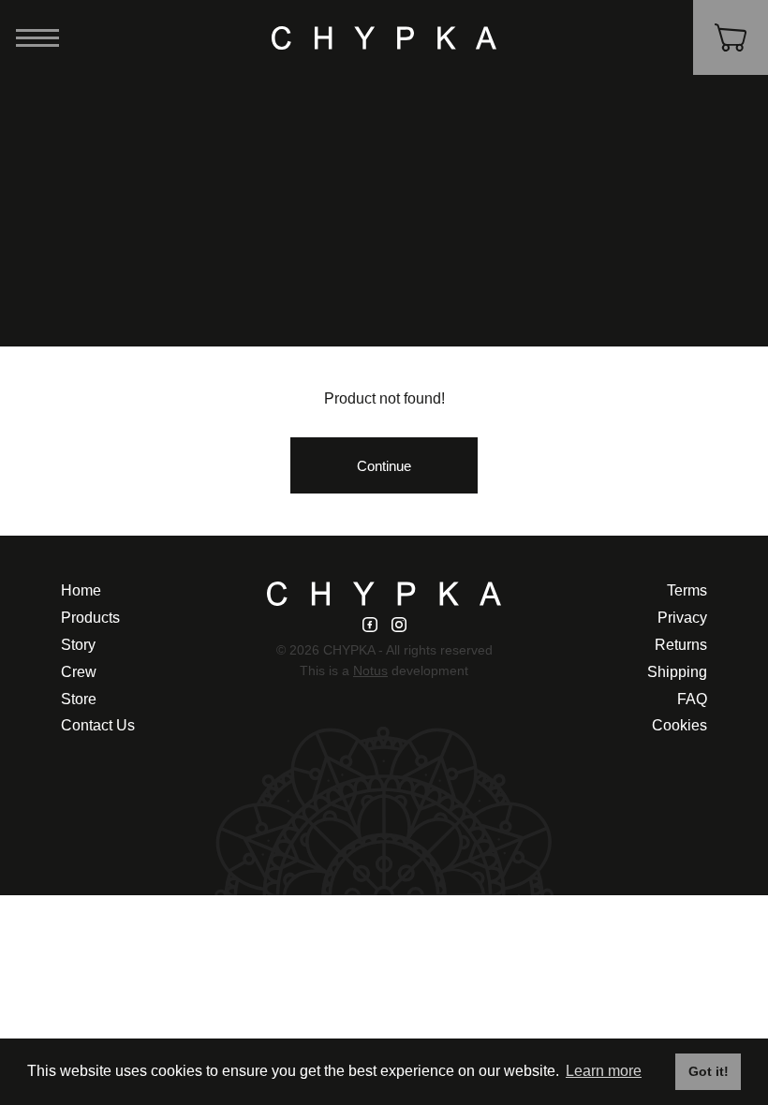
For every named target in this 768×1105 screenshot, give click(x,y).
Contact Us (98, 725)
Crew (78, 672)
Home (81, 590)
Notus (370, 671)
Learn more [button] (604, 1071)
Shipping (677, 672)
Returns (681, 645)
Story (78, 645)
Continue (384, 466)
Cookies (679, 725)
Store (78, 699)
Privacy (682, 618)
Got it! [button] (708, 1071)
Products (90, 618)
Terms (687, 590)
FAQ (692, 699)
